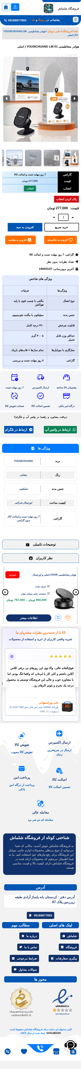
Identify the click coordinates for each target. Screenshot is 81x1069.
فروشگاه (67, 31)
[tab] (40, 448)
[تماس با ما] (40, 1048)
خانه (76, 31)
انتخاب (30, 188)
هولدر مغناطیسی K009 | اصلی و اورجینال (54, 574)
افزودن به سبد (25, 227)
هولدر (23, 594)
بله (33, 19)
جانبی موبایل (54, 31)
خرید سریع (61, 227)
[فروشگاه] (56, 1051)
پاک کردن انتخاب (66, 199)
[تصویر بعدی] (6, 98)
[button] (70, 158)
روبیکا (41, 19)
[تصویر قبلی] (74, 98)
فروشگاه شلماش (68, 8)
